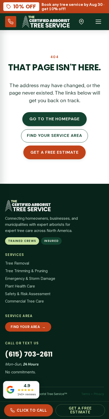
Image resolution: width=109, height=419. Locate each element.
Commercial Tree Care (24, 301)
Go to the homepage (54, 119)
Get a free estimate (54, 152)
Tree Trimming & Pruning (26, 271)
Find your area (28, 327)
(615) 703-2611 (10, 21)
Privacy (99, 394)
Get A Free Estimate (80, 410)
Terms (85, 394)
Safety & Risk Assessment (27, 294)
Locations (81, 21)
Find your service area (54, 135)
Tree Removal (17, 263)
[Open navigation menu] (98, 21)
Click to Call (32, 410)
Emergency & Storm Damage (30, 278)
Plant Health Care (20, 286)
